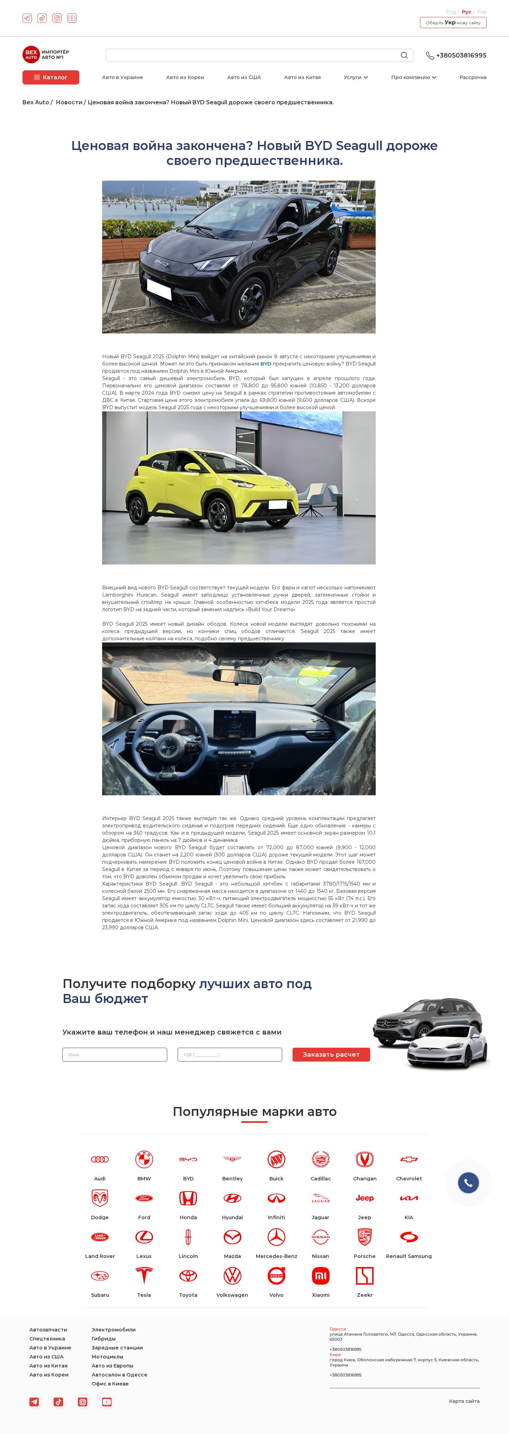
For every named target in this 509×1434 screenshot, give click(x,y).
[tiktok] (42, 18)
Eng (451, 12)
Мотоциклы (107, 1357)
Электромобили (114, 1330)
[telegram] (27, 18)
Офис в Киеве (110, 1384)
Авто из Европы (112, 1366)
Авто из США (244, 77)
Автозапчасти (48, 1330)
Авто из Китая (302, 77)
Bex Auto (36, 102)
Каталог (55, 77)
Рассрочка (472, 77)
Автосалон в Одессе (120, 1375)
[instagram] (57, 18)
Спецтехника (47, 1339)
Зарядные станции (117, 1348)
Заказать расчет (331, 1054)
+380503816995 (461, 55)
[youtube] (72, 18)
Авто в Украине (122, 77)
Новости (69, 102)
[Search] (407, 56)
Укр (481, 12)
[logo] (46, 55)
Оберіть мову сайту (453, 22)
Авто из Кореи (185, 77)
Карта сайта (464, 1401)
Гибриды (104, 1339)
